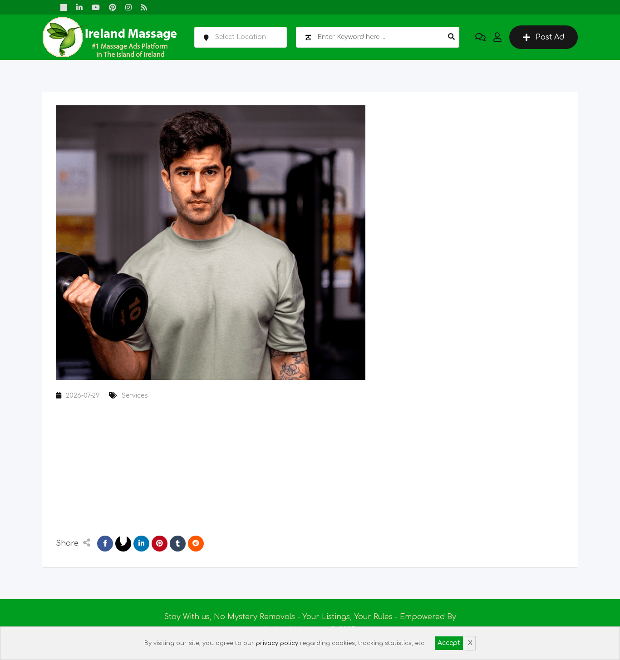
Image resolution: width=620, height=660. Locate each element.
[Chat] (480, 37)
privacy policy (277, 643)
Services (135, 395)
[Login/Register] (497, 37)
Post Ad (550, 37)
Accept (449, 643)
